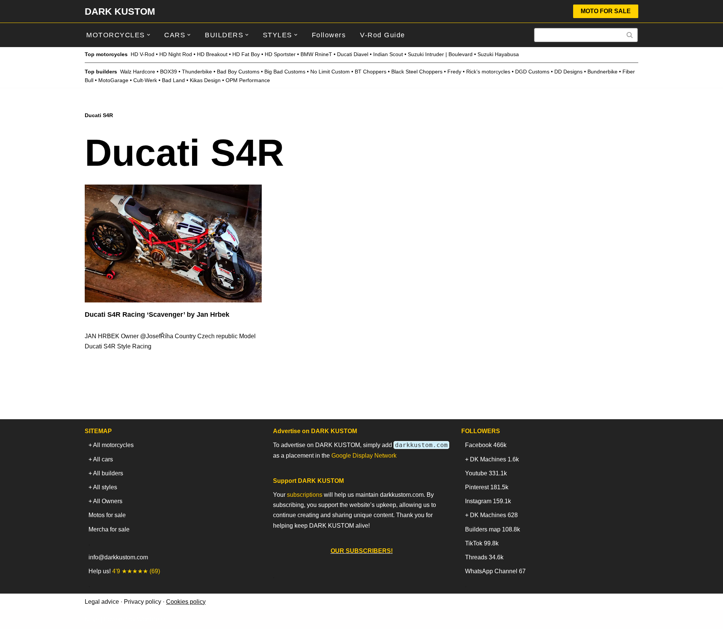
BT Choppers (370, 72)
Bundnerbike (602, 72)
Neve (92, 619)
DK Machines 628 (494, 515)
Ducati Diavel (352, 54)
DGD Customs (532, 72)
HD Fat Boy (246, 54)
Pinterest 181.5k (486, 487)
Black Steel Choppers (416, 72)
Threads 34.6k (484, 557)
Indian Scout (388, 54)
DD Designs (568, 72)
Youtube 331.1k (486, 473)
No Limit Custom (330, 72)
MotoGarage (113, 80)
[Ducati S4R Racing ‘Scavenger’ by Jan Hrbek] (173, 243)
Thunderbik (195, 72)
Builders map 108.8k (492, 529)
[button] (148, 35)
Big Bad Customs (284, 72)
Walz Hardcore (137, 72)
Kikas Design (205, 80)
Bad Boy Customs (238, 72)
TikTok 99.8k (482, 543)
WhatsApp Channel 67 (495, 571)
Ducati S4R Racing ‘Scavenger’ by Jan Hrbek (157, 314)
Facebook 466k (485, 445)
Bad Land (173, 80)
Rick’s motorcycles (488, 72)
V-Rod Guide (382, 35)
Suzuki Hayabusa (498, 54)
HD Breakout (212, 54)
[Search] (629, 35)
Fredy (454, 72)
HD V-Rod (142, 54)
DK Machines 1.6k (494, 459)
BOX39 (168, 72)
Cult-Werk (145, 80)
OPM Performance (248, 80)
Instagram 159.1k (488, 501)
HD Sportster (280, 54)
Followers (329, 35)
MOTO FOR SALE (606, 11)
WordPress (152, 619)
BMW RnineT (316, 54)
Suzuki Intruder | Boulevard (440, 54)
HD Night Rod (175, 54)
